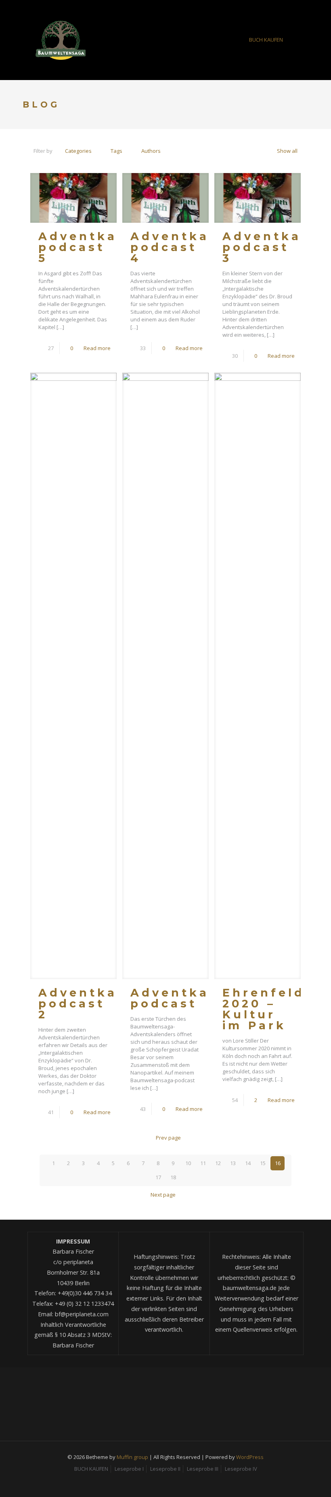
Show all (287, 150)
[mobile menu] (221, 40)
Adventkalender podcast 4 (196, 247)
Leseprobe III (202, 1468)
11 (203, 1163)
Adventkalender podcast (196, 998)
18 (173, 1177)
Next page (163, 1194)
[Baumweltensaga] (61, 40)
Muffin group (132, 1457)
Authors (151, 150)
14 (248, 1163)
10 (188, 1163)
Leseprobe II (165, 1468)
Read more (97, 348)
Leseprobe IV (241, 1468)
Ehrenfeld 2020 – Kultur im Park (263, 1009)
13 (233, 1163)
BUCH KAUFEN (266, 39)
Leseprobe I (129, 1468)
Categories (78, 150)
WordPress (250, 1457)
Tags (116, 150)
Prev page (168, 1137)
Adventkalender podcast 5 (104, 247)
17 (158, 1177)
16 (278, 1163)
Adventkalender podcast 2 (104, 1003)
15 (263, 1163)
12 (218, 1163)
